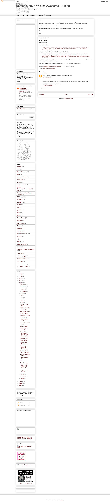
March (22, 374)
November (23, 287)
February (22, 376)
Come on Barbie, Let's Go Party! (24, 351)
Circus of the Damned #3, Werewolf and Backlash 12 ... (24, 334)
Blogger (61, 499)
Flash (18, 207)
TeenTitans (20, 261)
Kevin (18, 215)
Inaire (44, 73)
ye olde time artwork (22, 266)
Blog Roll (41, 15)
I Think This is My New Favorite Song (24, 319)
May (21, 300)
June (21, 297)
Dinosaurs (19, 202)
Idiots (18, 212)
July (21, 295)
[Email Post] (64, 66)
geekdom (19, 210)
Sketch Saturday (21, 244)
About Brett (25, 15)
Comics (19, 182)
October (22, 289)
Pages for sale (21, 231)
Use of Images (33, 15)
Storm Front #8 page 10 (24, 329)
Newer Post (41, 94)
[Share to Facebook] (71, 66)
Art (18, 169)
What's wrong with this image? (24, 308)
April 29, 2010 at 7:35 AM (47, 85)
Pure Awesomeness (22, 233)
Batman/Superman (22, 171)
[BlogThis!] (68, 66)
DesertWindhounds (22, 108)
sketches (19, 246)
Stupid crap (20, 253)
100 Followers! (24, 326)
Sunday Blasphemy (22, 258)
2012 (20, 278)
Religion (43, 68)
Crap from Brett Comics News (25, 189)
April (21, 302)
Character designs (22, 177)
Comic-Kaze (20, 179)
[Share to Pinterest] (73, 66)
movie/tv (19, 220)
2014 (20, 274)
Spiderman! (23, 360)
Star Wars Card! (24, 363)
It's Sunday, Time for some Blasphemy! (24, 347)
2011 (20, 280)
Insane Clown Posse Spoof (24, 343)
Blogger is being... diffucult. (24, 370)
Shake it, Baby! (24, 313)
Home (18, 15)
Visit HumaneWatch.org (26, 483)
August (22, 293)
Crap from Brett (21, 185)
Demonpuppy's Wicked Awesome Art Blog (43, 5)
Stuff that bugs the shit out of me (25, 249)
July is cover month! (25, 311)
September (23, 291)
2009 (20, 381)
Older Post (90, 94)
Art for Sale (48, 15)
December (23, 284)
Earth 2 (19, 204)
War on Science (21, 264)
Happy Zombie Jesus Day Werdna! (24, 366)
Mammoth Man (24, 338)
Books (18, 174)
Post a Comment (44, 88)
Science (47, 68)
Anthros (19, 166)
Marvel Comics (21, 217)
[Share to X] (70, 66)
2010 (20, 282)
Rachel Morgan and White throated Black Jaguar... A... (25, 356)
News (18, 225)
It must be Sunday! (25, 315)
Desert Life (20, 199)
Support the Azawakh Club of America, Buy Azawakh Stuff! (24, 438)
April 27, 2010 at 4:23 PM (47, 77)
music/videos (20, 223)
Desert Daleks (23, 340)
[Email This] (67, 66)
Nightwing (19, 228)
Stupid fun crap (52, 68)
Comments (22, 405)
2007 (20, 385)
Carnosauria (22, 88)
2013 (20, 276)
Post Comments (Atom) (68, 98)
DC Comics (20, 196)
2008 (20, 383)
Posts (20, 402)
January (22, 378)
